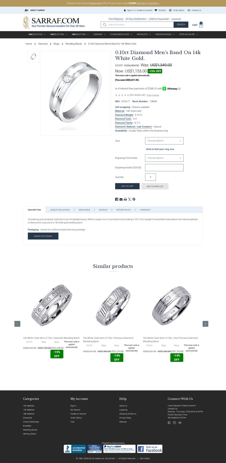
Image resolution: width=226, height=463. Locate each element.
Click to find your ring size (160, 149)
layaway (123, 410)
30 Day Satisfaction (135, 18)
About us (123, 406)
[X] (129, 199)
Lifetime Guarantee (158, 18)
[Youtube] (180, 422)
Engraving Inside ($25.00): (128, 167)
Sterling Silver (187, 34)
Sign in (130, 10)
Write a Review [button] (153, 95)
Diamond (97, 34)
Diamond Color (123, 118)
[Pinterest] (133, 199)
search (181, 24)
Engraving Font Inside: (126, 158)
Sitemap (123, 422)
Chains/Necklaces (119, 34)
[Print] (125, 199)
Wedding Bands (163, 34)
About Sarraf (37, 10)
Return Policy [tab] (124, 210)
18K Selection (28, 414)
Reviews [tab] (103, 210)
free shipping (115, 18)
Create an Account (144, 10)
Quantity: (119, 177)
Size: (117, 140)
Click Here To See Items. (147, 3)
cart (72, 422)
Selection (35, 34)
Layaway (176, 18)
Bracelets (142, 34)
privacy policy (125, 418)
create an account (78, 414)
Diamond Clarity (123, 122)
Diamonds (27, 418)
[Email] (121, 199)
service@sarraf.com (177, 417)
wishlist (162, 10)
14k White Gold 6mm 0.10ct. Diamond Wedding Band (51, 338)
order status (178, 10)
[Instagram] (174, 422)
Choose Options (36, 365)
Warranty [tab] (145, 210)
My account (75, 410)
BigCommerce (118, 443)
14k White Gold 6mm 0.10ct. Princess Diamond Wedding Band (108, 340)
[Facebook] (116, 199)
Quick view (70, 365)
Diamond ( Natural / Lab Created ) (133, 126)
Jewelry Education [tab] (60, 210)
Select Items (96, 3)
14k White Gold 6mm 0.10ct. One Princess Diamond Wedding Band (170, 340)
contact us (196, 10)
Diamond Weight (124, 115)
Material (119, 111)
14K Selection (28, 410)
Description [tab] (34, 210)
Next (205, 324)
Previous (17, 324)
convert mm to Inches (43, 236)
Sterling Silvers (29, 434)
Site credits (145, 458)
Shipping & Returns (127, 414)
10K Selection (28, 406)
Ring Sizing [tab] (84, 210)
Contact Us (172, 409)
